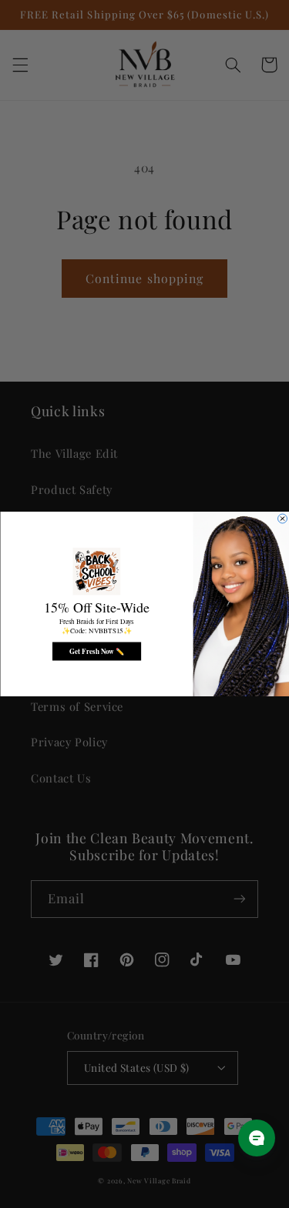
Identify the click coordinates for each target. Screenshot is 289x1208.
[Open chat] (256, 1138)
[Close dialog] (282, 518)
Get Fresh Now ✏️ (96, 651)
